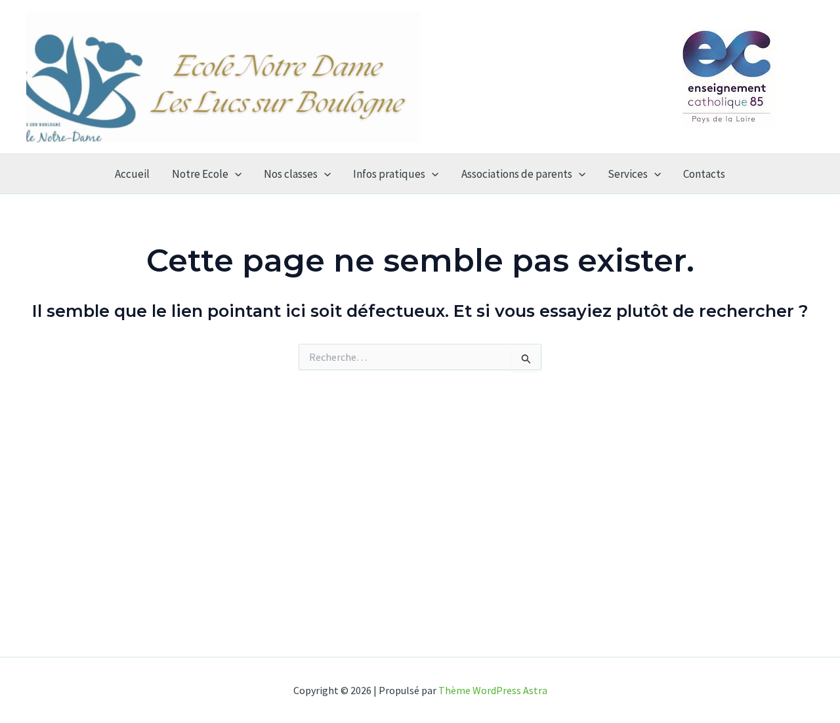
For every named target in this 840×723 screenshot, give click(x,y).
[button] (235, 174)
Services (628, 174)
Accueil (132, 174)
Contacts (704, 174)
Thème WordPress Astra (492, 690)
